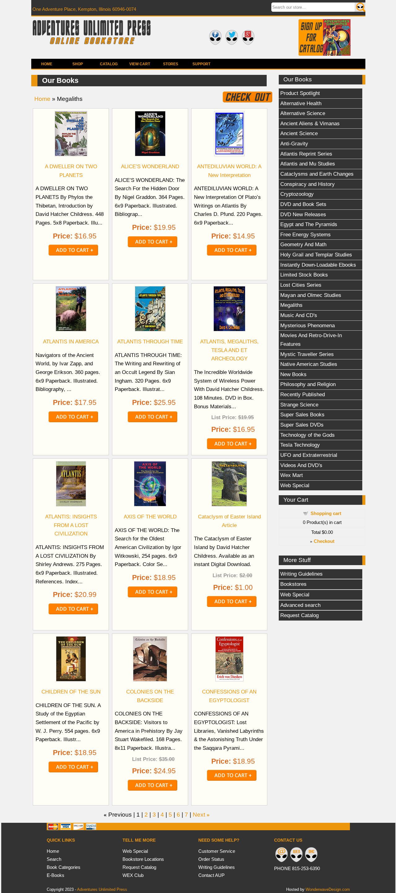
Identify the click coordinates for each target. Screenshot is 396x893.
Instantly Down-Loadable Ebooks (318, 265)
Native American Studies (308, 364)
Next (199, 814)
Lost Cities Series (300, 285)
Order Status (211, 859)
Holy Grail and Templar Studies (316, 254)
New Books (293, 374)
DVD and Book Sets (303, 204)
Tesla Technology (300, 445)
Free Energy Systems (305, 234)
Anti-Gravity (294, 143)
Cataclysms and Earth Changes (317, 174)
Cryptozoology (297, 194)
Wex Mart (291, 475)
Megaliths (291, 305)
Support (201, 64)
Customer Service (216, 851)
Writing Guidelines (301, 574)
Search (54, 859)
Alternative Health (300, 103)
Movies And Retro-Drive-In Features (311, 339)
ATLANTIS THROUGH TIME (150, 341)
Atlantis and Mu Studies (307, 164)
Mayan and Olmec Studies (310, 295)
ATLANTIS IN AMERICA (71, 341)
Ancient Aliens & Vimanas (310, 123)
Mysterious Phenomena (307, 325)
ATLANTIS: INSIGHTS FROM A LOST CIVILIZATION (71, 525)
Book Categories (63, 867)
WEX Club (133, 875)
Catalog (109, 64)
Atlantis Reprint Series (306, 154)
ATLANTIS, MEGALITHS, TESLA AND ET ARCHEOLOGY (229, 350)
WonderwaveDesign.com (328, 889)
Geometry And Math (303, 244)
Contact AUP (211, 875)
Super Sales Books (302, 414)
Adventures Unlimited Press (102, 889)
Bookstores (293, 584)
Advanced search (300, 605)
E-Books (55, 875)
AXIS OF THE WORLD (150, 516)
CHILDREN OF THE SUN (71, 692)
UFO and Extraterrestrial (308, 455)
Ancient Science (299, 133)
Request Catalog (299, 615)
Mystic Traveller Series (307, 354)
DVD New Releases (303, 214)
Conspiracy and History (307, 184)
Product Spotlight (300, 93)
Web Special (294, 485)
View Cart (139, 64)
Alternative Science (302, 113)
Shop (77, 64)
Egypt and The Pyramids (308, 224)
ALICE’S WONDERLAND (150, 166)
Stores (170, 64)
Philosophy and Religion (308, 384)
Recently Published (302, 394)
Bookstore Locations (143, 859)
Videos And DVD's (301, 465)
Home (46, 64)
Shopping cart (326, 513)
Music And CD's (298, 315)
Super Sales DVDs (302, 425)
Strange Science (299, 404)
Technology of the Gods (307, 435)
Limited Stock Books (304, 275)
